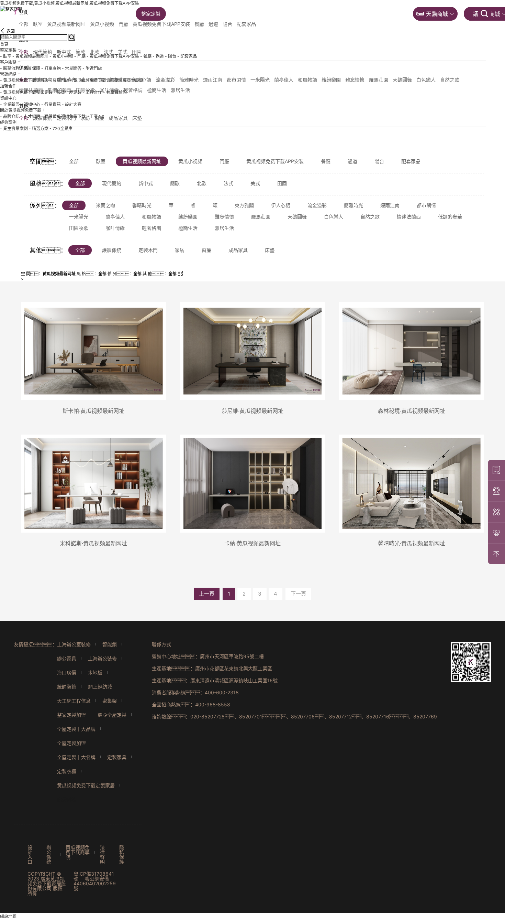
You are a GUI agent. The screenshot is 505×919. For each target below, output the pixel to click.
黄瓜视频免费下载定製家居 (86, 785)
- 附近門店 (92, 68)
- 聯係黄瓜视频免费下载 (63, 116)
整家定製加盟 (71, 715)
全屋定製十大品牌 (76, 729)
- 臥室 (5, 56)
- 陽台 (170, 56)
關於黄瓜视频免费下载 (342, 14)
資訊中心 (292, 14)
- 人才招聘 (30, 116)
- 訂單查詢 (51, 68)
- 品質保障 (30, 68)
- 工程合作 (92, 92)
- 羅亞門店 (59, 80)
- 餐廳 (146, 56)
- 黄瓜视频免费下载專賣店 (24, 80)
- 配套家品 (187, 56)
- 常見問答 (71, 68)
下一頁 (298, 593)
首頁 (120, 14)
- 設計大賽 (71, 104)
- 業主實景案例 (14, 128)
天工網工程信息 (74, 701)
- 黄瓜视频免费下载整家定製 (26, 92)
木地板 (95, 672)
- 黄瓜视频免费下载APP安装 (113, 56)
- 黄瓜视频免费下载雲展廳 (94, 80)
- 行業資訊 (51, 104)
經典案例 (392, 14)
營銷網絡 (221, 14)
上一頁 (206, 593)
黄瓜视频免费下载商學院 (78, 852)
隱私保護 (121, 854)
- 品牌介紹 (10, 116)
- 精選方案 (38, 128)
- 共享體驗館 (115, 92)
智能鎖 (109, 644)
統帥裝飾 (66, 687)
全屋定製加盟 (71, 743)
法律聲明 (102, 854)
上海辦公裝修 (102, 658)
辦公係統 (48, 854)
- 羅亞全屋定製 (67, 92)
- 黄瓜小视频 (61, 56)
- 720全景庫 (60, 128)
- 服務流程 (10, 68)
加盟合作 (257, 14)
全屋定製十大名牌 (76, 757)
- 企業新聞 (10, 104)
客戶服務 (186, 14)
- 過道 (158, 56)
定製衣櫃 (66, 771)
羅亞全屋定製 (112, 715)
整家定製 (150, 14)
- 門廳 (80, 56)
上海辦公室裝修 (74, 644)
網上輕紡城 (100, 687)
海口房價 (66, 672)
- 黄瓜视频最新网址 (30, 56)
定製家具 (116, 757)
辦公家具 (66, 658)
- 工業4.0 (95, 116)
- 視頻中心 (30, 104)
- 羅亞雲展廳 (131, 80)
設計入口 (29, 854)
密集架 (109, 701)
